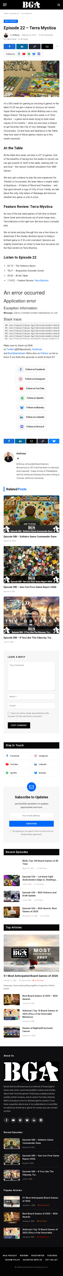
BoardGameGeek (16, 353)
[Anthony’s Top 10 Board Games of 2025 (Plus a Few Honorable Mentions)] (12, 1014)
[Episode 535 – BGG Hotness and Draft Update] (12, 896)
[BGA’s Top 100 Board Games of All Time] (12, 864)
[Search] (58, 4)
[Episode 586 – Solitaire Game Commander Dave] (31, 514)
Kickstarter (37, 1256)
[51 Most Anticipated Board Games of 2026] (31, 953)
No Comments (47, 35)
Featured (52, 1256)
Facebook (37, 349)
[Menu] (5, 4)
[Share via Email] (47, 46)
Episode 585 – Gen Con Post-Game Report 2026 (30, 587)
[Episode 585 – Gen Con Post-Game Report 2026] (31, 564)
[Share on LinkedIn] (22, 46)
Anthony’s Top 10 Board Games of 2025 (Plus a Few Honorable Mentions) (40, 1013)
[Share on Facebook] (10, 46)
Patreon (44, 353)
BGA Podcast (11, 21)
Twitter (10, 349)
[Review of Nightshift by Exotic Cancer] (12, 1032)
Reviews (24, 1256)
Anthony (15, 35)
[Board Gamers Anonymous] (31, 5)
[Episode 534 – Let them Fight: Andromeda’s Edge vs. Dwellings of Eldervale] (12, 880)
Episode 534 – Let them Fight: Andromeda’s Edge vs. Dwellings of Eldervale (40, 879)
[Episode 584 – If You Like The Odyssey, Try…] (31, 615)
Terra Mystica (41, 280)
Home (6, 13)
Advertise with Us (32, 1260)
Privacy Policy (26, 834)
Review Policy (12, 1260)
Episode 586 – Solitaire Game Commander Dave (30, 536)
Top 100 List (51, 1260)
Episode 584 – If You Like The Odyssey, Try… (28, 637)
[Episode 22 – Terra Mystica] (31, 79)
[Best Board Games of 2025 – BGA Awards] (12, 999)
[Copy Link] (35, 46)
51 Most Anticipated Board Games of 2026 (31, 976)
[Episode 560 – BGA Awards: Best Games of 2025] (12, 912)
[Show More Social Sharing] (56, 46)
